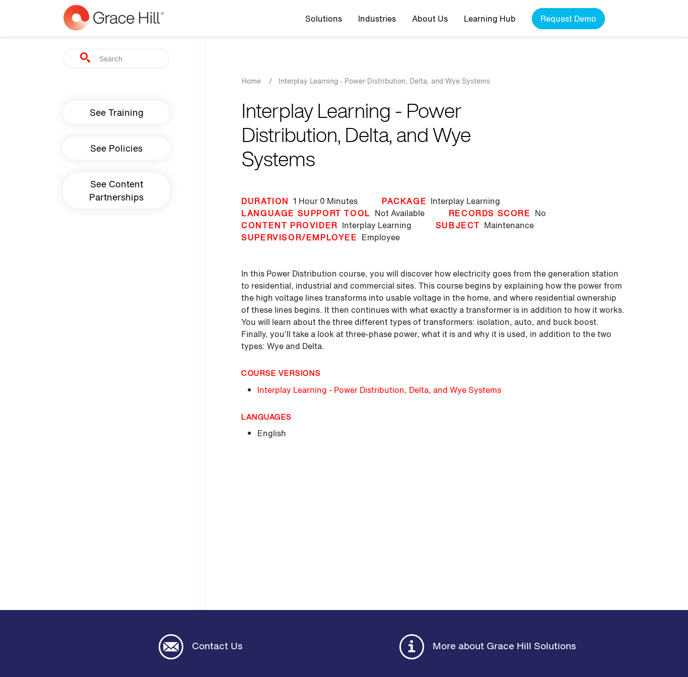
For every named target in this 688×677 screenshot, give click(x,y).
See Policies (116, 148)
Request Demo (568, 19)
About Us (430, 19)
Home (251, 81)
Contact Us (216, 646)
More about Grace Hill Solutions (503, 646)
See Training (117, 112)
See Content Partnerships (116, 190)
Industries (377, 19)
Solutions (323, 19)
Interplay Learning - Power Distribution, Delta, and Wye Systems (379, 390)
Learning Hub (490, 19)
